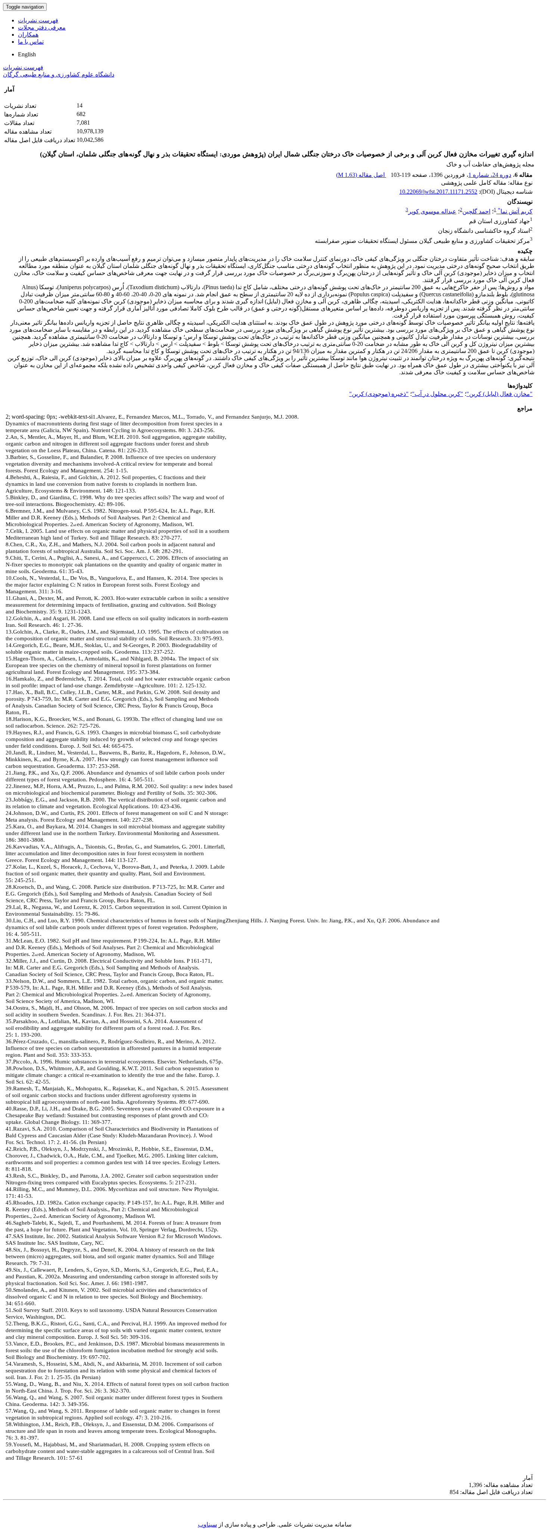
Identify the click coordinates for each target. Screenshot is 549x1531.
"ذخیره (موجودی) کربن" (379, 394)
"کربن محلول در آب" (437, 394)
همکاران (28, 34)
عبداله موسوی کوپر (432, 211)
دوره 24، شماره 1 (489, 175)
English (27, 54)
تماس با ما (31, 41)
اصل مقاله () (361, 175)
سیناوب (207, 1524)
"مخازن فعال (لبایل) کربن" (499, 394)
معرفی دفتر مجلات (42, 27)
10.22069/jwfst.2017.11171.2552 (438, 191)
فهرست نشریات (38, 20)
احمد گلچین (476, 211)
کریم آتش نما (515, 211)
